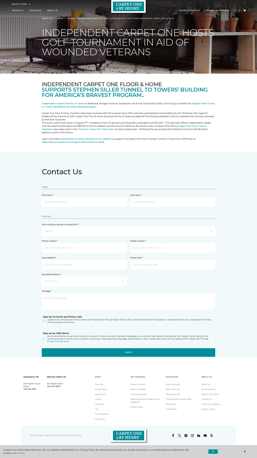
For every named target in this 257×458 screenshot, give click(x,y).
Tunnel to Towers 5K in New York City (98, 129)
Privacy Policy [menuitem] (208, 409)
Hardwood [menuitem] (100, 394)
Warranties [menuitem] (171, 404)
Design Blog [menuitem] (136, 407)
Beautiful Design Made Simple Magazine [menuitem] (145, 400)
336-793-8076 (53, 386)
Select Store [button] (19, 4)
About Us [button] (52, 10)
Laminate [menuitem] (99, 404)
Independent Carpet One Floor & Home (63, 103)
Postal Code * (136, 258)
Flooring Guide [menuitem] (173, 394)
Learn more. (18, 453)
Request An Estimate (217, 10)
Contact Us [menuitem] (206, 399)
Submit (128, 352)
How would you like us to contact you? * (60, 224)
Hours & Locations (189, 10)
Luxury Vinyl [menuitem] (101, 389)
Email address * (49, 258)
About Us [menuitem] (205, 384)
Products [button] (17, 10)
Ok (213, 451)
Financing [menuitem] (100, 419)
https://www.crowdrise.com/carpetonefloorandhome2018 (73, 142)
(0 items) (245, 10)
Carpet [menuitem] (98, 399)
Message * (46, 291)
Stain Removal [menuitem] (173, 384)
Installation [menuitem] (171, 409)
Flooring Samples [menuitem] (138, 394)
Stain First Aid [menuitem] (172, 389)
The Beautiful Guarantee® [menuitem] (178, 399)
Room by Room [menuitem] (137, 384)
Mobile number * (138, 241)
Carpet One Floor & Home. (50, 435)
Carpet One (47, 18)
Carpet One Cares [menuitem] (210, 394)
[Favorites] (239, 11)
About (60, 18)
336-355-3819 (29, 389)
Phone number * (49, 241)
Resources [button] (35, 10)
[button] (234, 11)
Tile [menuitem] (97, 409)
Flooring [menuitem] (99, 384)
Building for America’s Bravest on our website (86, 139)
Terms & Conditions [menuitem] (211, 404)
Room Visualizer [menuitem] (138, 389)
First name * (47, 195)
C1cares (71, 18)
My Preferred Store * (51, 274)
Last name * (135, 195)
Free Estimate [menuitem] (102, 414)
